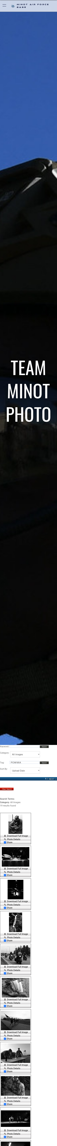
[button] (4, 6)
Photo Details (13, 839)
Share (9, 842)
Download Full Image (17, 836)
